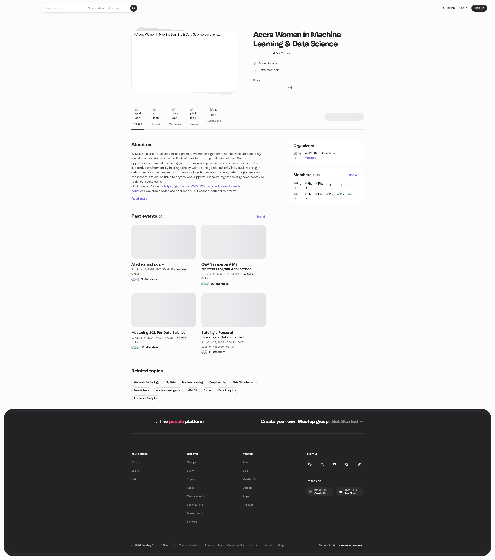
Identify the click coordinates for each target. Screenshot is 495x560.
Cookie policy (236, 545)
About (246, 462)
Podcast (248, 505)
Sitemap (192, 522)
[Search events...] (133, 8)
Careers (248, 488)
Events (191, 471)
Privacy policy (214, 545)
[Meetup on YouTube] (334, 464)
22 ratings (288, 53)
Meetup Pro (250, 479)
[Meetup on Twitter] (322, 464)
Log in (135, 471)
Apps (246, 496)
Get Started (345, 421)
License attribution (261, 545)
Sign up (136, 462)
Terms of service (189, 545)
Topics (191, 479)
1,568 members (268, 70)
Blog (245, 471)
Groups (191, 462)
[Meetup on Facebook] (310, 464)
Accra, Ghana (267, 63)
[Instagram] (347, 464)
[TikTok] (359, 464)
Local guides (195, 505)
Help (134, 479)
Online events (196, 496)
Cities (191, 488)
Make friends (195, 513)
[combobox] (107, 8)
